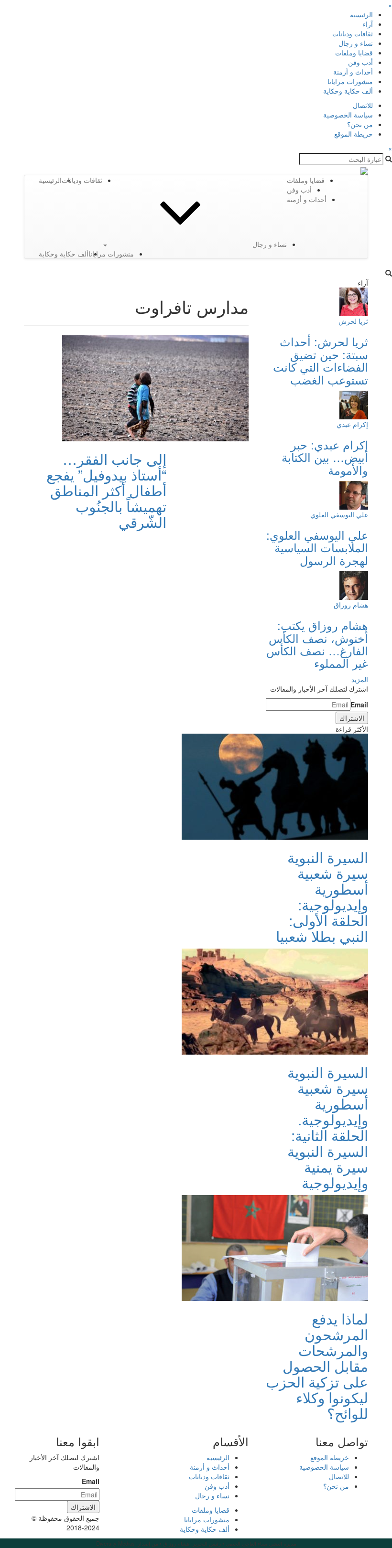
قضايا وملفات (354, 52)
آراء (367, 24)
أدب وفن (360, 62)
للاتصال (363, 105)
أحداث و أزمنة (353, 71)
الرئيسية (361, 14)
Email (359, 704)
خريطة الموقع (353, 134)
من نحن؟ (360, 124)
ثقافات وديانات (352, 33)
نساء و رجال (355, 43)
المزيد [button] (359, 679)
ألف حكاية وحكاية (348, 91)
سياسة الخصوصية (348, 114)
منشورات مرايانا (350, 81)
